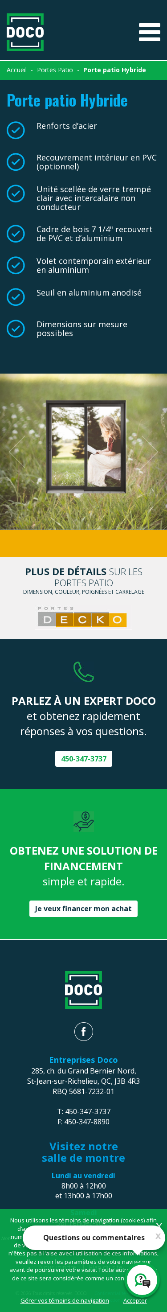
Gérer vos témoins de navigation (64, 1300)
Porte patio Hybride (114, 70)
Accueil (17, 70)
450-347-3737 (83, 759)
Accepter (135, 1300)
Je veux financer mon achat (83, 908)
